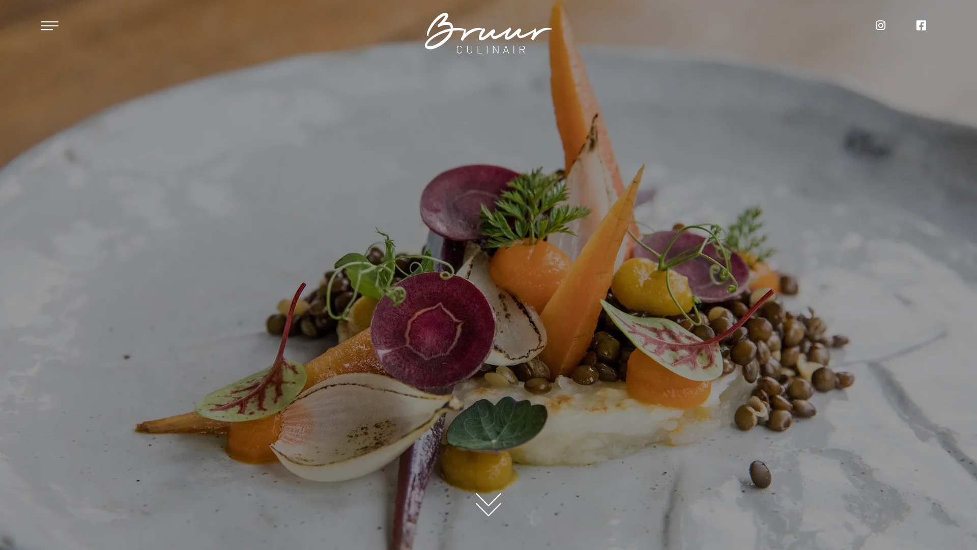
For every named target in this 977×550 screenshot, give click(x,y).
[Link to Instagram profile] (880, 25)
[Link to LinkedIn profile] (921, 25)
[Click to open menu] (50, 26)
